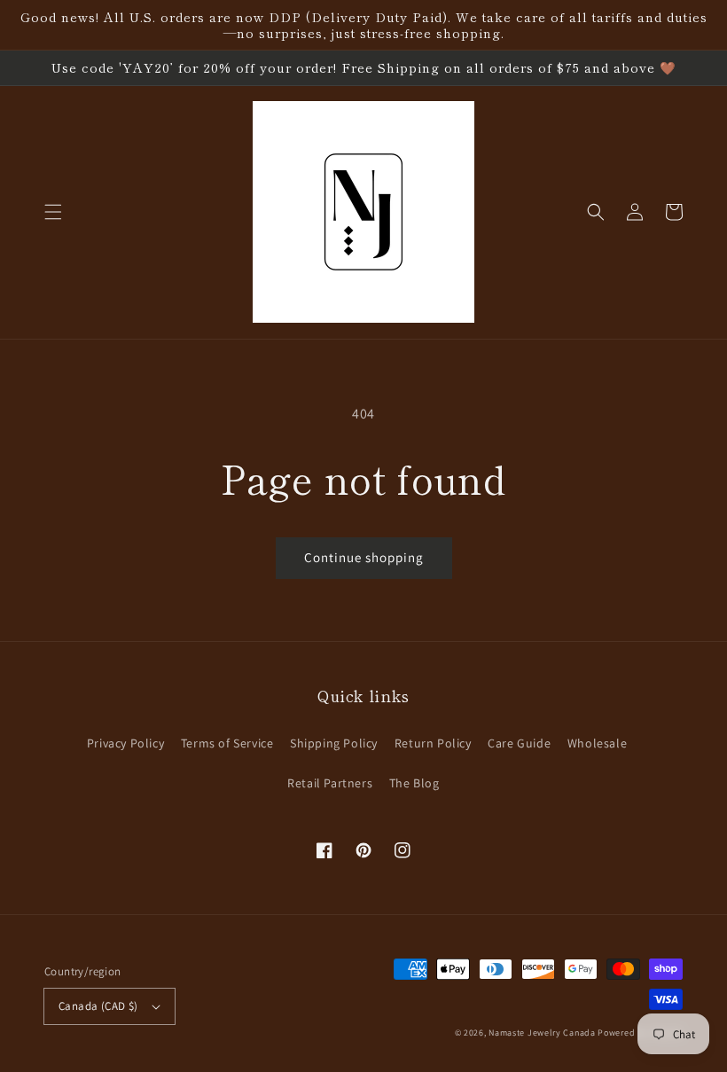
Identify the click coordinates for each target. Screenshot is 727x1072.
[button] (53, 211)
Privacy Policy (125, 743)
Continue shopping (364, 557)
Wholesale (597, 743)
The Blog (414, 783)
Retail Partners (329, 783)
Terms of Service (227, 743)
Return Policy (433, 743)
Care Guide (519, 743)
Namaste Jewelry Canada (542, 1032)
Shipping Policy (334, 743)
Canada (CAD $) (98, 1005)
